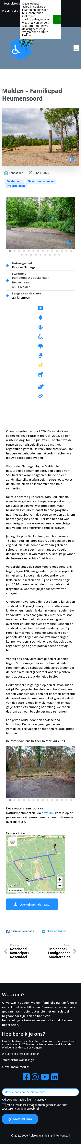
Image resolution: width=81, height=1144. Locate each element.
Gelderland (14, 181)
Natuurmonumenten (41, 181)
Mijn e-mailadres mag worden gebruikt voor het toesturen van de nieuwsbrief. (34, 1106)
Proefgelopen (16, 185)
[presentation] (9, 228)
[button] (9, 251)
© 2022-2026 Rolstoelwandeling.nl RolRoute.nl (40, 1135)
